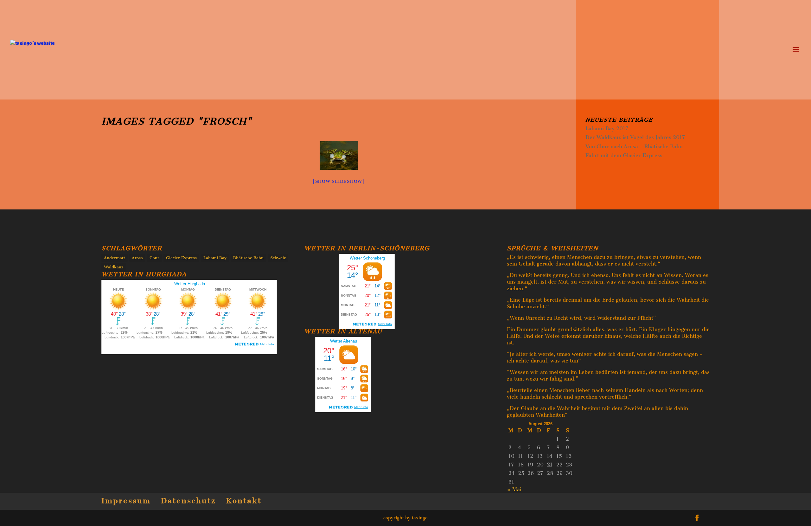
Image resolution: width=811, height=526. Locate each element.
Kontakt (244, 500)
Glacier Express (181, 257)
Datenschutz (188, 500)
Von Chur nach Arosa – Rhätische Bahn (634, 147)
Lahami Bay (215, 257)
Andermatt (114, 257)
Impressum (126, 500)
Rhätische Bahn (248, 257)
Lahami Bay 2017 (606, 128)
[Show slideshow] (339, 181)
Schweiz (278, 257)
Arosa (137, 257)
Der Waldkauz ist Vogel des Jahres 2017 (635, 137)
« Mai (514, 489)
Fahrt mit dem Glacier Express (623, 155)
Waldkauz (113, 267)
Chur (154, 257)
